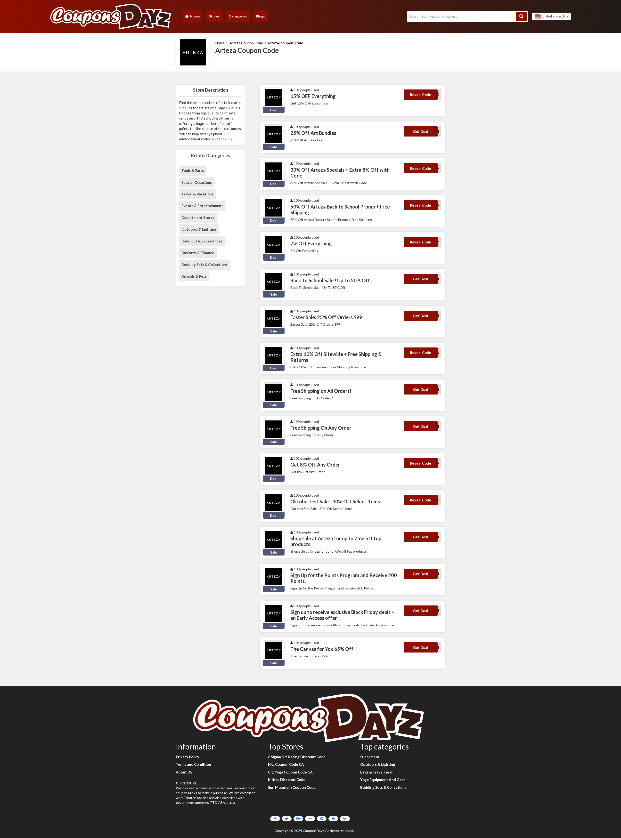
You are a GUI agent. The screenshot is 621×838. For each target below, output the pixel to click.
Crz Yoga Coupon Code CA (290, 772)
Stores (214, 16)
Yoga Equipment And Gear (382, 779)
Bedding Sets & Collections (204, 264)
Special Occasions (196, 182)
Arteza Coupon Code (246, 43)
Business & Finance (197, 252)
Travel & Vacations (197, 194)
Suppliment (370, 757)
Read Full (222, 139)
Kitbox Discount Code (286, 779)
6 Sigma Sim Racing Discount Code (297, 757)
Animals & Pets (194, 276)
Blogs (260, 16)
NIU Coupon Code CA (286, 764)
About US (184, 772)
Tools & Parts (192, 170)
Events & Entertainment (202, 205)
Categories (238, 16)
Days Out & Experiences (201, 241)
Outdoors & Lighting (198, 229)
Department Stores (197, 217)
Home (192, 17)
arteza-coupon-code (285, 43)
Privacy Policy (187, 757)
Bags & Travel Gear (376, 772)
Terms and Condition (193, 764)
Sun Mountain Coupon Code (292, 787)
